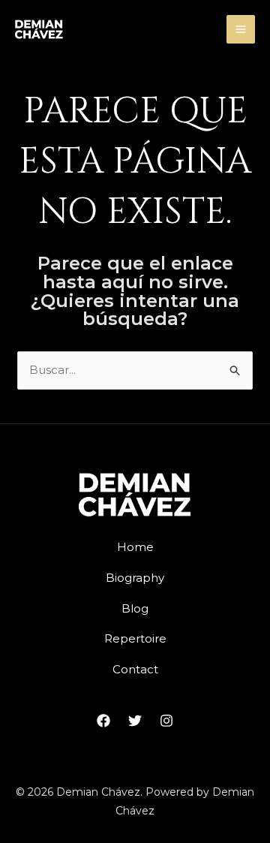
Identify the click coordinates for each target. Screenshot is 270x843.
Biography (135, 578)
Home (135, 547)
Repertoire (135, 638)
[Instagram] (166, 720)
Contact (135, 669)
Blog (135, 608)
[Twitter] (135, 720)
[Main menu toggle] (241, 29)
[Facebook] (103, 720)
